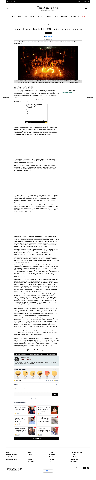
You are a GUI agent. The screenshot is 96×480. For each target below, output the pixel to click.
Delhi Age (52, 452)
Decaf (50, 457)
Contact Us (73, 461)
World (25, 16)
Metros (32, 16)
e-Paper (79, 1)
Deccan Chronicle (11, 454)
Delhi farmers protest (21, 354)
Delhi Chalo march (51, 354)
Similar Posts (67, 93)
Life (50, 461)
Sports (56, 16)
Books (30, 452)
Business (40, 16)
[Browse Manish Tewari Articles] (16, 359)
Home (13, 16)
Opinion (48, 16)
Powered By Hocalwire (85, 476)
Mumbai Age (52, 454)
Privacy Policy (74, 459)
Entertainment (75, 16)
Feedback (73, 457)
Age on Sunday (85, 1)
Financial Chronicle (11, 459)
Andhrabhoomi (10, 457)
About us (51, 459)
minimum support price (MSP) (36, 354)
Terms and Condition (76, 452)
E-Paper (72, 454)
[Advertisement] (36, 146)
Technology (64, 16)
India (19, 16)
